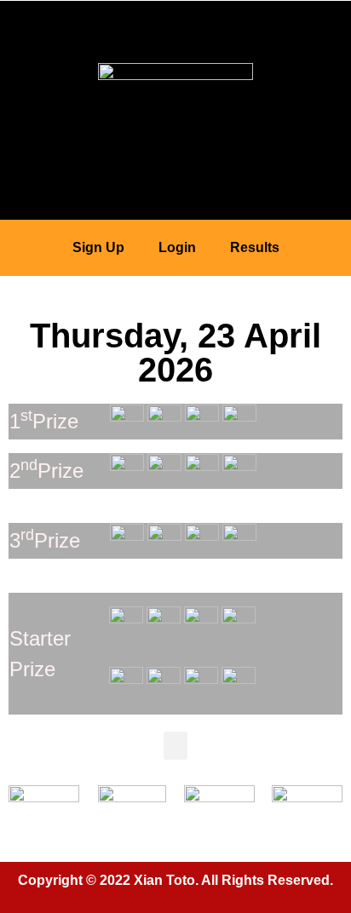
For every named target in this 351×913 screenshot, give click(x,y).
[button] (175, 23)
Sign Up (98, 247)
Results (254, 247)
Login (177, 247)
